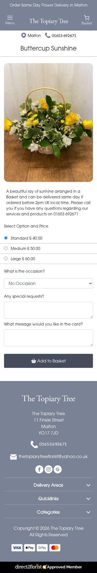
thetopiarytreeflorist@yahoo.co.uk (53, 456)
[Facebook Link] (39, 469)
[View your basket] (87, 19)
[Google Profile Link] (58, 469)
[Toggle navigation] (10, 20)
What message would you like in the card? (43, 324)
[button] (48, 484)
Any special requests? (24, 296)
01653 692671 (64, 35)
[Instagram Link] (49, 469)
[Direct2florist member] (48, 567)
